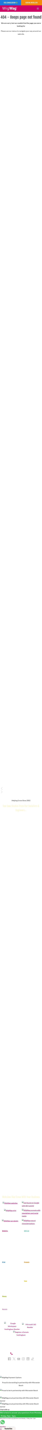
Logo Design (5, 1284)
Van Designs (27, 1285)
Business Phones (6, 1301)
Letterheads (5, 1278)
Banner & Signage (6, 1282)
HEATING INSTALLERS (31, 3)
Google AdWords (28, 1270)
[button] (21, 177)
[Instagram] (23, 1358)
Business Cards (6, 1273)
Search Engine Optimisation (31, 1235)
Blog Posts (27, 1249)
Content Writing (28, 1239)
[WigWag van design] (10, 1220)
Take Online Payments (8, 1247)
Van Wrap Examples (29, 1287)
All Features (5, 1305)
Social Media (27, 1273)
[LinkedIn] (27, 1358)
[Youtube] (18, 1358)
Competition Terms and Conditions (21, 1365)
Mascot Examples (6, 1316)
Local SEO (26, 1245)
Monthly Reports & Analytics (31, 1251)
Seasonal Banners (6, 1251)
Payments (37, 1362)
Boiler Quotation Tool (7, 1243)
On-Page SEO (27, 1241)
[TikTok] (32, 1358)
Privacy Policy (29, 1362)
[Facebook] (9, 1358)
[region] (21, 1002)
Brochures (4, 1268)
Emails (4, 1239)
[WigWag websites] (10, 1203)
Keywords (26, 1243)
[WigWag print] (10, 1210)
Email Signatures (28, 1274)
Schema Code (27, 1253)
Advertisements (6, 1280)
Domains (4, 1241)
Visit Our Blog (27, 1276)
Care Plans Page (6, 1249)
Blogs (25, 1268)
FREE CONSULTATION (10, 3)
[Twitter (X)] (14, 1358)
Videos (4, 1253)
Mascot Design (6, 1313)
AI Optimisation (28, 1237)
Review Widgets (6, 1245)
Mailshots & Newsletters (30, 1267)
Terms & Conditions (17, 1362)
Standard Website (7, 1235)
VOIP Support (5, 1303)
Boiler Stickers (6, 1274)
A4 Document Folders (7, 1267)
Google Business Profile (30, 1247)
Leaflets (4, 1276)
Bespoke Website (6, 1237)
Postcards (4, 1270)
